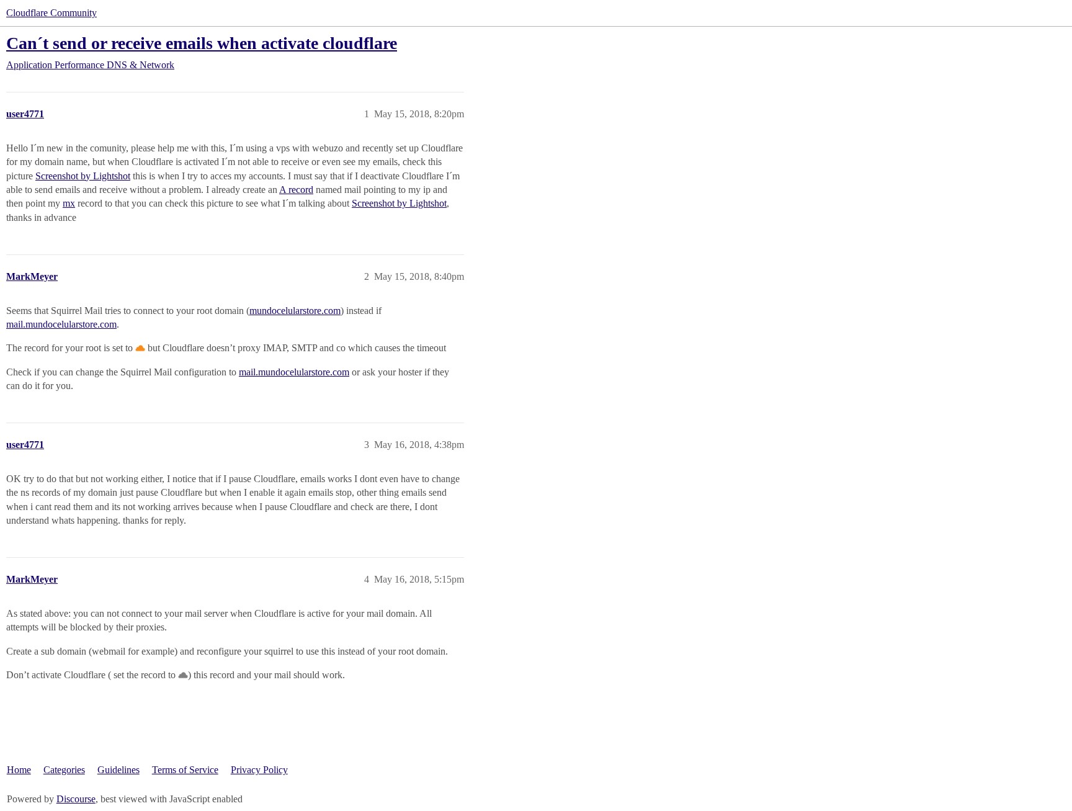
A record (296, 189)
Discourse (76, 799)
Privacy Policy (259, 769)
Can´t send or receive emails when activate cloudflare (201, 43)
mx (69, 203)
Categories (64, 769)
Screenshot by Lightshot (82, 176)
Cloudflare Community (51, 12)
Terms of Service (185, 769)
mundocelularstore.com (295, 310)
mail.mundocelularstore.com (61, 324)
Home (19, 769)
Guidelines (118, 769)
